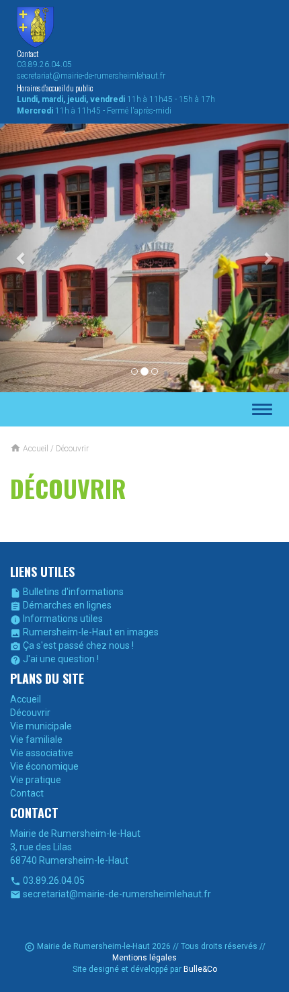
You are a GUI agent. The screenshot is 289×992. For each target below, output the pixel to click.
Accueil (25, 699)
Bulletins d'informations (67, 591)
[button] (22, 258)
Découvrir (30, 712)
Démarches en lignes (61, 605)
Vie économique (44, 766)
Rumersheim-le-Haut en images (84, 632)
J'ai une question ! (54, 658)
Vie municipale (41, 726)
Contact (27, 793)
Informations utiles (56, 618)
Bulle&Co (200, 969)
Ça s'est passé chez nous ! (72, 645)
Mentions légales (144, 957)
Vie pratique (35, 779)
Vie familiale (36, 739)
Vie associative (41, 753)
